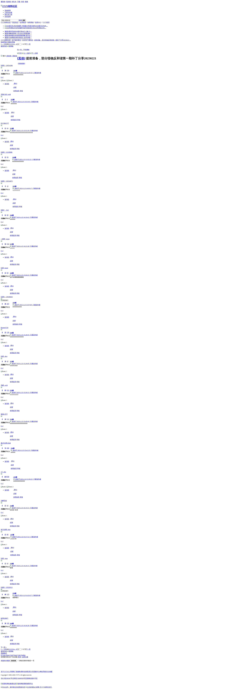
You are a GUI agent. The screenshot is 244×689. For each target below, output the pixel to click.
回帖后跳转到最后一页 (26, 660)
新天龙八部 (8, 14)
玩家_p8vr (4, 356)
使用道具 (16, 91)
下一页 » (3, 647)
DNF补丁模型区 (27, 40)
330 (8, 70)
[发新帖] (10, 46)
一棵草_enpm (5, 239)
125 (8, 594)
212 (8, 390)
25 (5, 332)
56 (5, 70)
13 (12, 44)
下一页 (28, 44)
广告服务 (17, 671)
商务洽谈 (24, 671)
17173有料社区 (6, 22)
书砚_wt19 (4, 385)
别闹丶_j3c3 (5, 210)
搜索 (20, 20)
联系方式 (30, 671)
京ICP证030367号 (6, 678)
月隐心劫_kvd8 (6, 94)
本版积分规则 (5, 660)
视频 (26, 1)
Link (11, 655)
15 (5, 157)
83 (5, 390)
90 (7, 215)
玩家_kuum (4, 268)
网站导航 (43, 671)
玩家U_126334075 (7, 181)
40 (5, 594)
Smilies (23, 655)
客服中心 (36, 671)
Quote (15, 655)
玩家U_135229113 (6, 587)
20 (5, 419)
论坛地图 (49, 671)
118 (5, 477)
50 (7, 157)
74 (5, 448)
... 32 (15, 44)
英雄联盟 (8, 10)
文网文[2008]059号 (19, 678)
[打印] (19, 53)
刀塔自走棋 (8, 12)
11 (9, 44)
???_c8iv (3, 472)
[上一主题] (26, 53)
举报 (21, 91)
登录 (19, 657)
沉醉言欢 (4, 500)
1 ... (2, 44)
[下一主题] (34, 53)
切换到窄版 (11, 42)
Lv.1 (2, 106)
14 (13, 44)
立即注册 (25, 657)
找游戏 (8, 1)
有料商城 (30, 22)
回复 (14, 87)
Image (8, 655)
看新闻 (3, 1)
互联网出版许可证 (31, 678)
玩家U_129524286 (7, 65)
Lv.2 (2, 77)
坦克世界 (8, 16)
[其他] (21, 58)
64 (7, 128)
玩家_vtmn (4, 558)
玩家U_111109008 (6, 152)
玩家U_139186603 (7, 297)
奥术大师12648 (6, 443)
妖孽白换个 (4, 618)
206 (8, 448)
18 (5, 361)
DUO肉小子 (5, 123)
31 (5, 215)
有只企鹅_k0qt (5, 529)
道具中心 (38, 22)
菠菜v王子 (4, 414)
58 (7, 273)
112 (8, 419)
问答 (22, 1)
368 (8, 477)
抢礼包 (14, 1)
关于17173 (4, 671)
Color (4, 655)
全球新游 (23, 22)
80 (7, 534)
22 (7, 186)
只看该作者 (37, 73)
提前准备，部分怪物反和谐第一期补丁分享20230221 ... (52, 40)
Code (19, 655)
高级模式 (4, 653)
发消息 (7, 84)
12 (10, 44)
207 (8, 304)
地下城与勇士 (16, 40)
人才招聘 (11, 671)
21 (5, 128)
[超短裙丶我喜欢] (1, 56)
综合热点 (15, 22)
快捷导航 (4, 42)
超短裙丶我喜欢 (11, 56)
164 (8, 244)
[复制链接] (21, 63)
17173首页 (46, 22)
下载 (18, 1)
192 (8, 623)
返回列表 (4, 46)
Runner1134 (4, 327)
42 (7, 361)
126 (8, 332)
